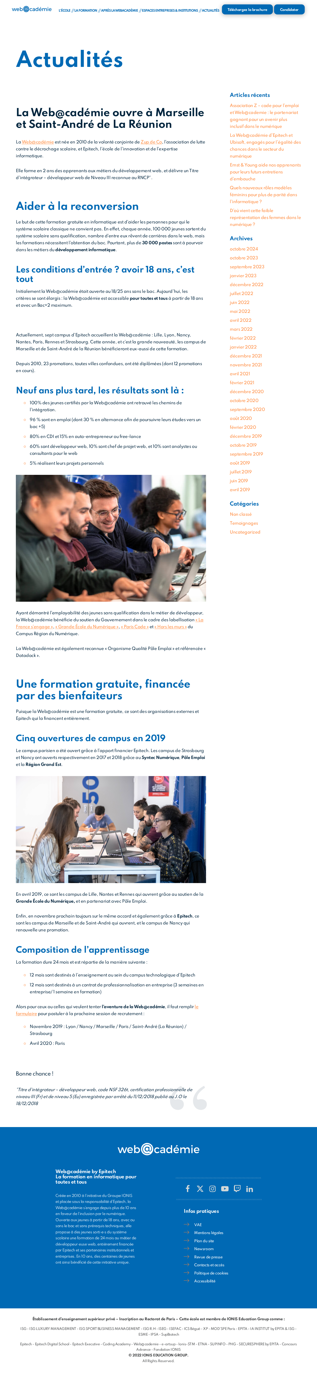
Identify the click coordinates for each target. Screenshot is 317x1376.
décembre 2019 (246, 436)
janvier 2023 (243, 276)
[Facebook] (187, 1188)
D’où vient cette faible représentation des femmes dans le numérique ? (265, 218)
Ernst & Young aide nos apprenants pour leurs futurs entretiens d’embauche (265, 172)
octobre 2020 (244, 401)
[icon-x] (200, 1188)
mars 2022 (241, 329)
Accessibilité (204, 1281)
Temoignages (244, 523)
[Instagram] (212, 1188)
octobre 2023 (244, 258)
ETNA (202, 1344)
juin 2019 (239, 481)
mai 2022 (240, 311)
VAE (198, 1225)
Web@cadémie (38, 142)
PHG (232, 1344)
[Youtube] (225, 1188)
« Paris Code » (135, 627)
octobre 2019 (243, 445)
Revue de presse (208, 1257)
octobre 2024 (244, 249)
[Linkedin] (249, 1188)
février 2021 (242, 383)
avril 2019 (240, 490)
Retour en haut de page (293, 1357)
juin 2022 (240, 302)
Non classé (241, 514)
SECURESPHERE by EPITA (259, 1344)
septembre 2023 (247, 267)
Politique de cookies (211, 1273)
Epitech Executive (86, 1344)
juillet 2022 (241, 294)
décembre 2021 (246, 356)
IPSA (154, 1334)
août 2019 (240, 463)
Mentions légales (208, 1233)
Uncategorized (245, 532)
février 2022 (243, 338)
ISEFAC (175, 1329)
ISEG (162, 1329)
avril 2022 (240, 320)
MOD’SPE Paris (223, 1329)
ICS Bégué (192, 1329)
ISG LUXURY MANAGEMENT (52, 1329)
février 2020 (243, 427)
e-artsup (168, 1344)
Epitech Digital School (52, 1344)
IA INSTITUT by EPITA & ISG (272, 1329)
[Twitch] (237, 1188)
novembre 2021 (246, 365)
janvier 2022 (243, 347)
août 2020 (241, 418)
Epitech (26, 1344)
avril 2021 (240, 374)
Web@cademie (146, 1344)
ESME (143, 1334)
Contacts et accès (209, 1265)
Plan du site (204, 1241)
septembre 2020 (247, 409)
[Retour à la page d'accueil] (32, 9)
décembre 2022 (247, 285)
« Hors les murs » (170, 627)
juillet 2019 (241, 472)
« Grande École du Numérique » (87, 627)
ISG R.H (149, 1329)
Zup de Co (151, 142)
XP (205, 1329)
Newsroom (203, 1249)
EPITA (242, 1329)
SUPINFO (218, 1344)
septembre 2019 (246, 454)
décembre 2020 (247, 392)
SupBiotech (170, 1334)
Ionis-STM (186, 1344)
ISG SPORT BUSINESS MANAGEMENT (109, 1329)
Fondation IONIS (167, 1349)
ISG (23, 1329)
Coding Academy (117, 1344)
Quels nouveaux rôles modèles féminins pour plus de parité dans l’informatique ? (263, 195)
